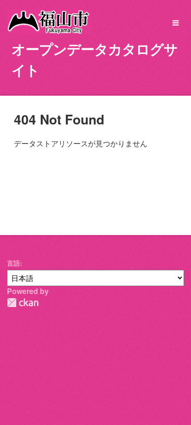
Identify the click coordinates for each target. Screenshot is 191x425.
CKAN (22, 302)
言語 (13, 263)
